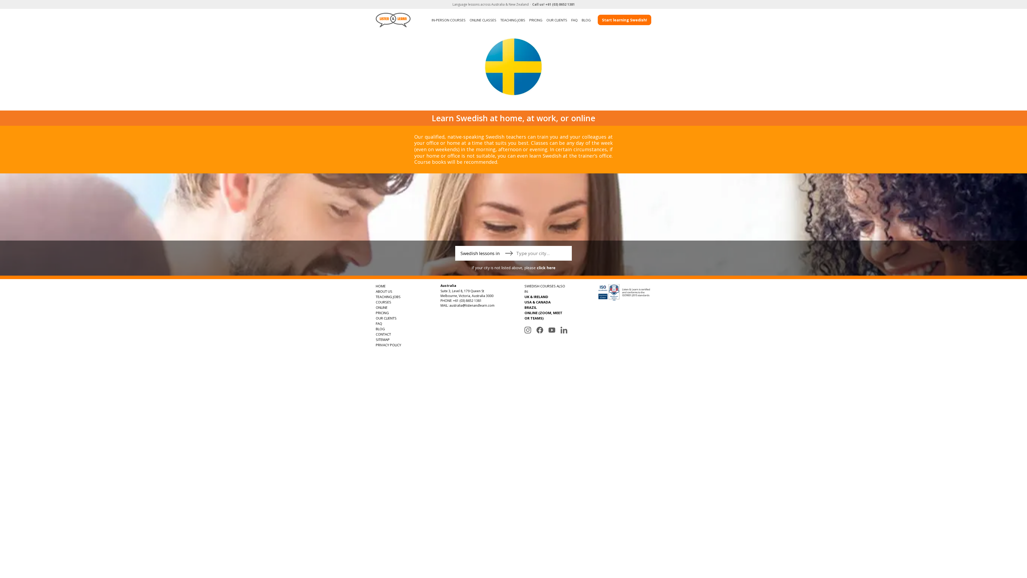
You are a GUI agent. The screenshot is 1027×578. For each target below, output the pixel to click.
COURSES (383, 302)
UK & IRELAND (536, 296)
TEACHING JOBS (512, 20)
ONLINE (382, 307)
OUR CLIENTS (556, 20)
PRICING (535, 20)
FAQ (574, 20)
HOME (381, 286)
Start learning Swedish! (624, 19)
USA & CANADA (537, 302)
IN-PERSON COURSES (449, 20)
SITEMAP (383, 339)
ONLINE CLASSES (483, 20)
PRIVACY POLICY (388, 345)
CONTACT (383, 334)
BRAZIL (530, 307)
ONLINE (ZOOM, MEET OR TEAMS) (543, 315)
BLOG (586, 20)
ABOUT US (384, 291)
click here (546, 267)
